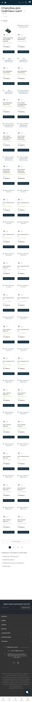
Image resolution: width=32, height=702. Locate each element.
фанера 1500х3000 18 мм (16, 688)
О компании (5, 633)
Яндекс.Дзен (18, 663)
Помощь (4, 641)
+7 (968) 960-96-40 (12, 647)
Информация (6, 637)
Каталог (4, 616)
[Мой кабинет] (26, 2)
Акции (3, 620)
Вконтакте (14, 663)
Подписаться (26, 607)
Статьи (3, 624)
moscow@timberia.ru (17, 650)
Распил (4, 628)
